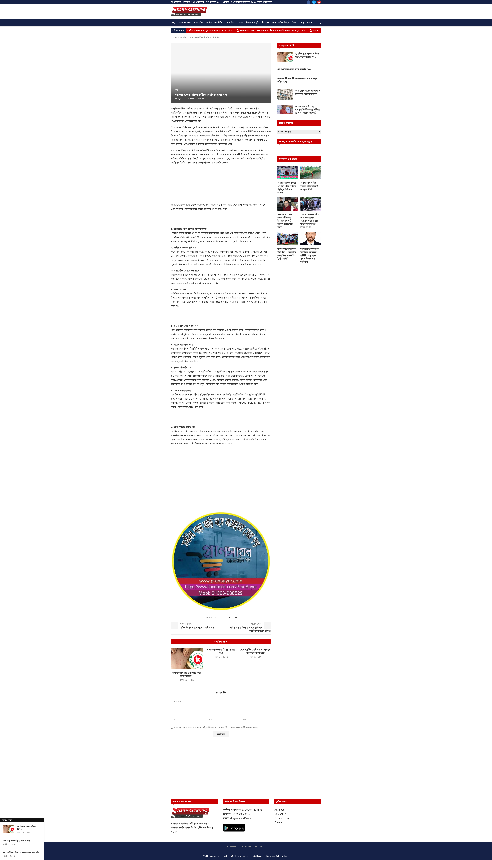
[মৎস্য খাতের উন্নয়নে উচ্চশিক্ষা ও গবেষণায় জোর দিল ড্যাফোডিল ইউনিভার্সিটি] (287, 238)
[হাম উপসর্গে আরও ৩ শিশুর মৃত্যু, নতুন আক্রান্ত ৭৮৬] (187, 658)
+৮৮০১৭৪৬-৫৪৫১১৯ (241, 814)
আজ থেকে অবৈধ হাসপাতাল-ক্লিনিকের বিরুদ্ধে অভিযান (308, 92)
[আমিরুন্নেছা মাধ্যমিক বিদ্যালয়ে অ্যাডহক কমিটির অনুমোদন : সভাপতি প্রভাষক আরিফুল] (310, 238)
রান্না (274, 22)
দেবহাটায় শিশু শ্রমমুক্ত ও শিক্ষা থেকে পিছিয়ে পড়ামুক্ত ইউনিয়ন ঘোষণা (287, 187)
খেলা (241, 22)
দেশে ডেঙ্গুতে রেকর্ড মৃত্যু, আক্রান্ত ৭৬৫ (294, 69)
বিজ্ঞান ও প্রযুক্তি (252, 22)
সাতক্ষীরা (230, 22)
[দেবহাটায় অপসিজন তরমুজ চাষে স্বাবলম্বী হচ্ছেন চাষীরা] (310, 172)
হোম (174, 22)
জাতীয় (209, 22)
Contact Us (280, 814)
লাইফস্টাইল (283, 22)
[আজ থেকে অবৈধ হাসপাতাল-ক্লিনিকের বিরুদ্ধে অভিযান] (285, 94)
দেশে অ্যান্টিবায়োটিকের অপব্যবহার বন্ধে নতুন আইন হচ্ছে (297, 80)
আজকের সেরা (185, 22)
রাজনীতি (218, 22)
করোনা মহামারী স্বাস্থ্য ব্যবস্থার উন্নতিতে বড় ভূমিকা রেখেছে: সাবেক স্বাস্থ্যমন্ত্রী (307, 109)
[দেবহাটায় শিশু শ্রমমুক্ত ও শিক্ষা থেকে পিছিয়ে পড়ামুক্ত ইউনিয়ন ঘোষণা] (287, 172)
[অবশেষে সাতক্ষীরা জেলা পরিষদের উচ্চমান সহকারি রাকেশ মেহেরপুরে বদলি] (287, 204)
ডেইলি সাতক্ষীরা (229, 856)
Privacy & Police (282, 818)
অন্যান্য (310, 22)
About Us (279, 809)
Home (174, 37)
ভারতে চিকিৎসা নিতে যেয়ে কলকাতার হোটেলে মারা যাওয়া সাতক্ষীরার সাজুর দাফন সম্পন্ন (301, 30)
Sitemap (278, 822)
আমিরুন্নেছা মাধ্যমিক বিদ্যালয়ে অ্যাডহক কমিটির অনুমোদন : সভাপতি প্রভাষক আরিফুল (309, 255)
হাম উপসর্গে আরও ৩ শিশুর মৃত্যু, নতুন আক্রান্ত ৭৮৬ (307, 55)
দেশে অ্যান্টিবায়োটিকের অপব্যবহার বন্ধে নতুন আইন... (22, 852)
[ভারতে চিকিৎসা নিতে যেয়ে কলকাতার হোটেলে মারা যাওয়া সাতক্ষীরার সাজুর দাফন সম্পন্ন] (310, 204)
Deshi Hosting (284, 856)
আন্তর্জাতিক (199, 22)
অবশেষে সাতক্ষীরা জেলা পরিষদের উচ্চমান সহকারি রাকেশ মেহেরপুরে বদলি (222, 30)
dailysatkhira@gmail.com (243, 818)
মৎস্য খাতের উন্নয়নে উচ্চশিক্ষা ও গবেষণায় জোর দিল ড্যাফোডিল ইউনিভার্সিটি (286, 254)
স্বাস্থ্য (302, 22)
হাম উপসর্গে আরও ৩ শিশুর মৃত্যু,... (26, 827)
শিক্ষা (294, 22)
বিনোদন (265, 22)
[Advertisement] (274, 11)
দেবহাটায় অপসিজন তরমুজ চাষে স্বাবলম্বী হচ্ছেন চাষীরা (309, 186)
